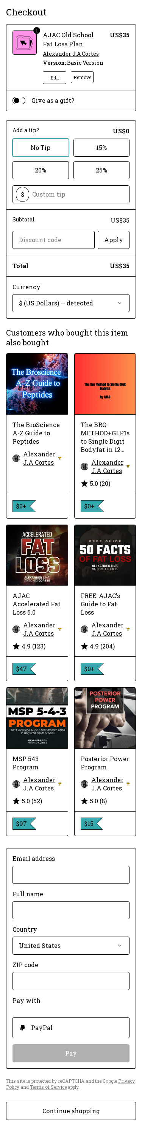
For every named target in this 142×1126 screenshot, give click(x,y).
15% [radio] (101, 147)
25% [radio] (101, 170)
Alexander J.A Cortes (71, 53)
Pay (71, 1053)
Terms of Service (48, 1087)
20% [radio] (40, 170)
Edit (54, 78)
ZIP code (25, 965)
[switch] (18, 100)
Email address (33, 858)
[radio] (71, 1027)
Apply (113, 240)
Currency (26, 287)
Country (24, 929)
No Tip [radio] (40, 147)
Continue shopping (71, 1111)
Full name (27, 894)
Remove (82, 77)
